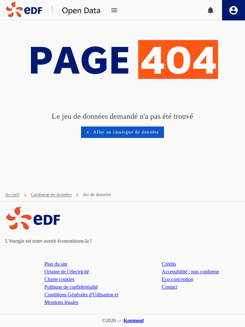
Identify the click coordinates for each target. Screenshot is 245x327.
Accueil (12, 194)
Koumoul (133, 320)
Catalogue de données (51, 194)
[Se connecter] (233, 10)
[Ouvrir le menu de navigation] (114, 10)
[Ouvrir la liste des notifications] (210, 10)
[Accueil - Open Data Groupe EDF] (50, 10)
